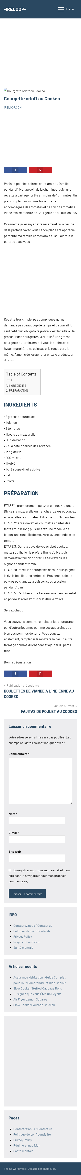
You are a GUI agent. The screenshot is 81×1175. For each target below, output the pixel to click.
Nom (13, 814)
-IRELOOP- (15, 9)
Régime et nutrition (26, 942)
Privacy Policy (22, 936)
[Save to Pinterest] (40, 170)
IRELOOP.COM (13, 107)
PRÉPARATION (18, 390)
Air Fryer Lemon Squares (30, 999)
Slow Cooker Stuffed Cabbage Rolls (37, 988)
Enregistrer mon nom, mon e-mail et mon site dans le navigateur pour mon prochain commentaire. (39, 875)
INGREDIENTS (17, 385)
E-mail (14, 832)
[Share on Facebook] (15, 170)
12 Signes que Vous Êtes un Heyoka (37, 994)
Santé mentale (23, 947)
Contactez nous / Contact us (32, 925)
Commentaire (19, 754)
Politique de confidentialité (32, 931)
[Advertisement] (40, 55)
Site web (15, 851)
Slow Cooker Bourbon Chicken (34, 1005)
